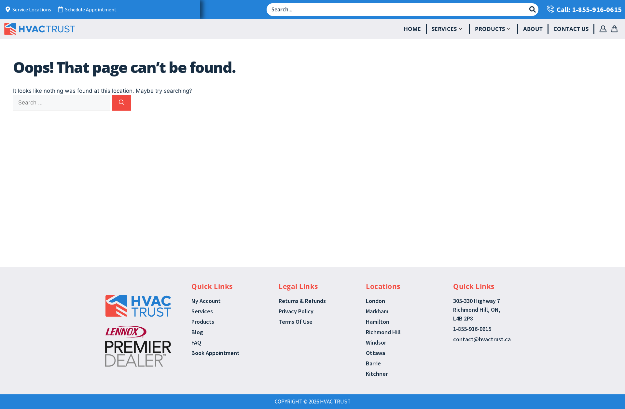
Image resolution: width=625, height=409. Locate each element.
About (533, 29)
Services (444, 29)
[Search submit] (532, 9)
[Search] (121, 103)
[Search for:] (62, 102)
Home (412, 29)
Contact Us (571, 29)
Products (490, 29)
